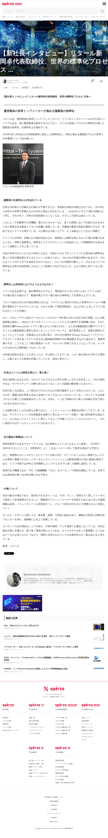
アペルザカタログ (61, 709)
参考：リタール (11, 546)
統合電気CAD (37, 88)
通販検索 (5, 724)
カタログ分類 (59, 724)
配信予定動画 (33, 724)
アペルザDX (59, 752)
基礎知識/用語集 (66, 17)
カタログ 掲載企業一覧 (62, 727)
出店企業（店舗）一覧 (36, 764)
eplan (6, 88)
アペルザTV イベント (36, 730)
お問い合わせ (54, 821)
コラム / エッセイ (87, 733)
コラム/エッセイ (82, 17)
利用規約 (54, 817)
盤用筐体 (25, 88)
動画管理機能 (59, 773)
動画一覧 (32, 718)
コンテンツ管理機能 (61, 770)
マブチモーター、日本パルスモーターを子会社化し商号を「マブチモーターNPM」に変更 (41, 647)
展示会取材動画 (34, 721)
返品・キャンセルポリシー (37, 776)
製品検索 (5, 718)
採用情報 (54, 809)
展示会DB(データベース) (11, 730)
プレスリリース (34, 17)
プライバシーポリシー (54, 813)
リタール (15, 88)
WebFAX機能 (59, 779)
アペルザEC (33, 752)
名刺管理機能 (59, 767)
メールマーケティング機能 (64, 764)
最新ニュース (7, 17)
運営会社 (54, 805)
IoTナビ (84, 740)
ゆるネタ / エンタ (87, 737)
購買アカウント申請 (35, 767)
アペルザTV (33, 709)
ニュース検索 (7, 727)
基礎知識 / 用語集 (87, 730)
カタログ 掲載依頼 (61, 733)
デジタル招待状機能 (61, 776)
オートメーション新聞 (20, 82)
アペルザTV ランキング (36, 727)
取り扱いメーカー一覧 (36, 760)
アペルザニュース (87, 709)
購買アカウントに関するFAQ (38, 773)
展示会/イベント (50, 17)
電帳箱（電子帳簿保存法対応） (65, 782)
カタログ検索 (7, 721)
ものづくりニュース (17, 628)
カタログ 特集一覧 (61, 718)
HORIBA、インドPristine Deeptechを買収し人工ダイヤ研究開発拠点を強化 (36, 669)
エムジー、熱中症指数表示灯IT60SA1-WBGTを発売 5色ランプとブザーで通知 (37, 636)
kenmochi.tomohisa (13, 80)
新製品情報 (20, 17)
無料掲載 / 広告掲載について (54, 797)
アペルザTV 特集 (34, 733)
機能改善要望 (54, 801)
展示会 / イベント (87, 727)
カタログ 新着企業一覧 (62, 730)
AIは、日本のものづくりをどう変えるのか (21, 625)
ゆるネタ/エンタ (98, 17)
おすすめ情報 (59, 721)
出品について (33, 770)
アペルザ (5, 709)
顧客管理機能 (59, 760)
